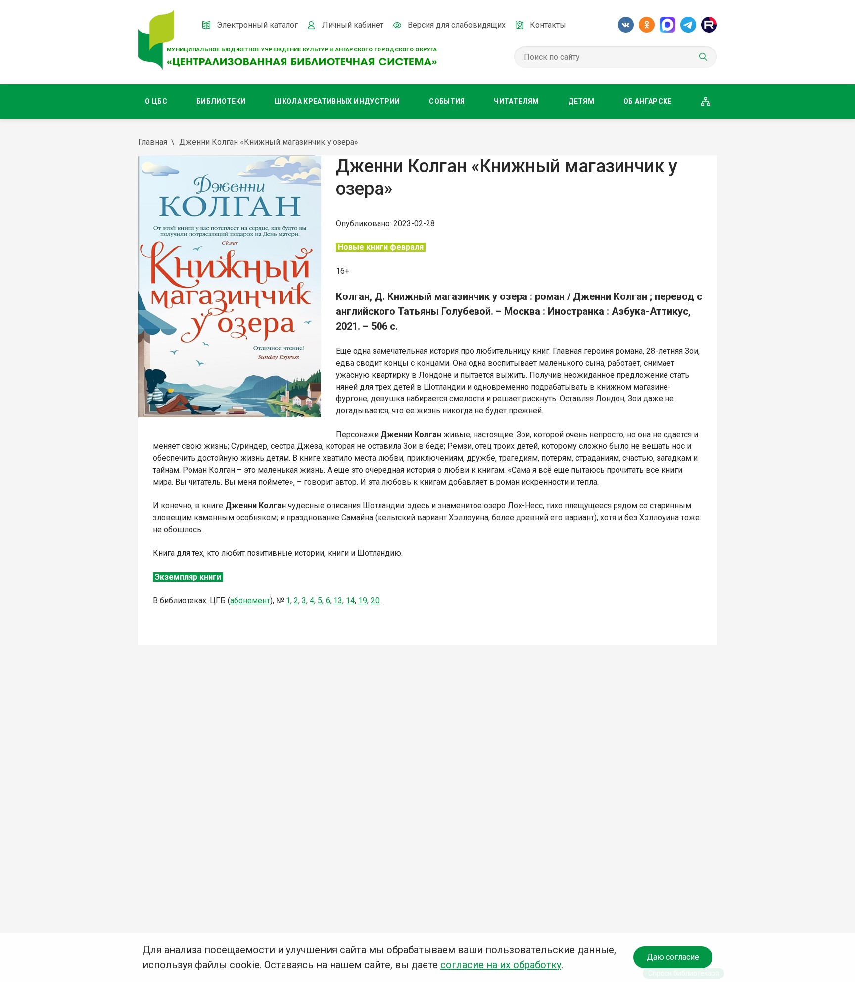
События (447, 101)
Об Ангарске (647, 101)
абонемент (250, 600)
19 (362, 600)
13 (337, 600)
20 (375, 600)
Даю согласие (673, 957)
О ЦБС (156, 101)
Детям (581, 101)
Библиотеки (221, 101)
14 (350, 600)
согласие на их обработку (500, 965)
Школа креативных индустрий (337, 101)
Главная (152, 142)
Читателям (516, 101)
